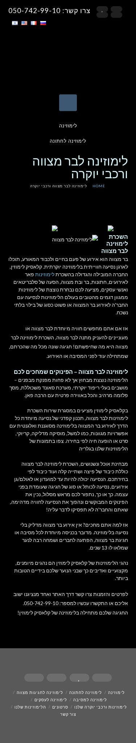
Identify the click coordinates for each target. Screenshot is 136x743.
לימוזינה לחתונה (68, 141)
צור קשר (68, 714)
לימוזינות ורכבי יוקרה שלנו (100, 707)
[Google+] (116, 15)
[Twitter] (102, 9)
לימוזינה (68, 125)
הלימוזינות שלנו (30, 707)
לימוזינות (44, 274)
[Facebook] (116, 9)
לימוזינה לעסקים (50, 699)
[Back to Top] (10, 733)
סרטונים (60, 707)
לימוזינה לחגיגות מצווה (40, 692)
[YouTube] (102, 15)
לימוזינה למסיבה (90, 699)
